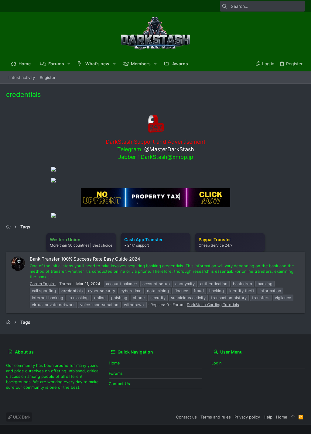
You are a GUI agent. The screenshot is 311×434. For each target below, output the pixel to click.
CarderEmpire (43, 283)
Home (114, 363)
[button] (69, 64)
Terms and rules (215, 417)
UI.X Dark (21, 417)
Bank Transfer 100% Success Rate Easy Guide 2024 (85, 259)
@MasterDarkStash (169, 149)
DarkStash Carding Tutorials (213, 304)
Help (268, 417)
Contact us (119, 383)
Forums (116, 373)
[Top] (293, 417)
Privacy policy (247, 417)
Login (216, 363)
